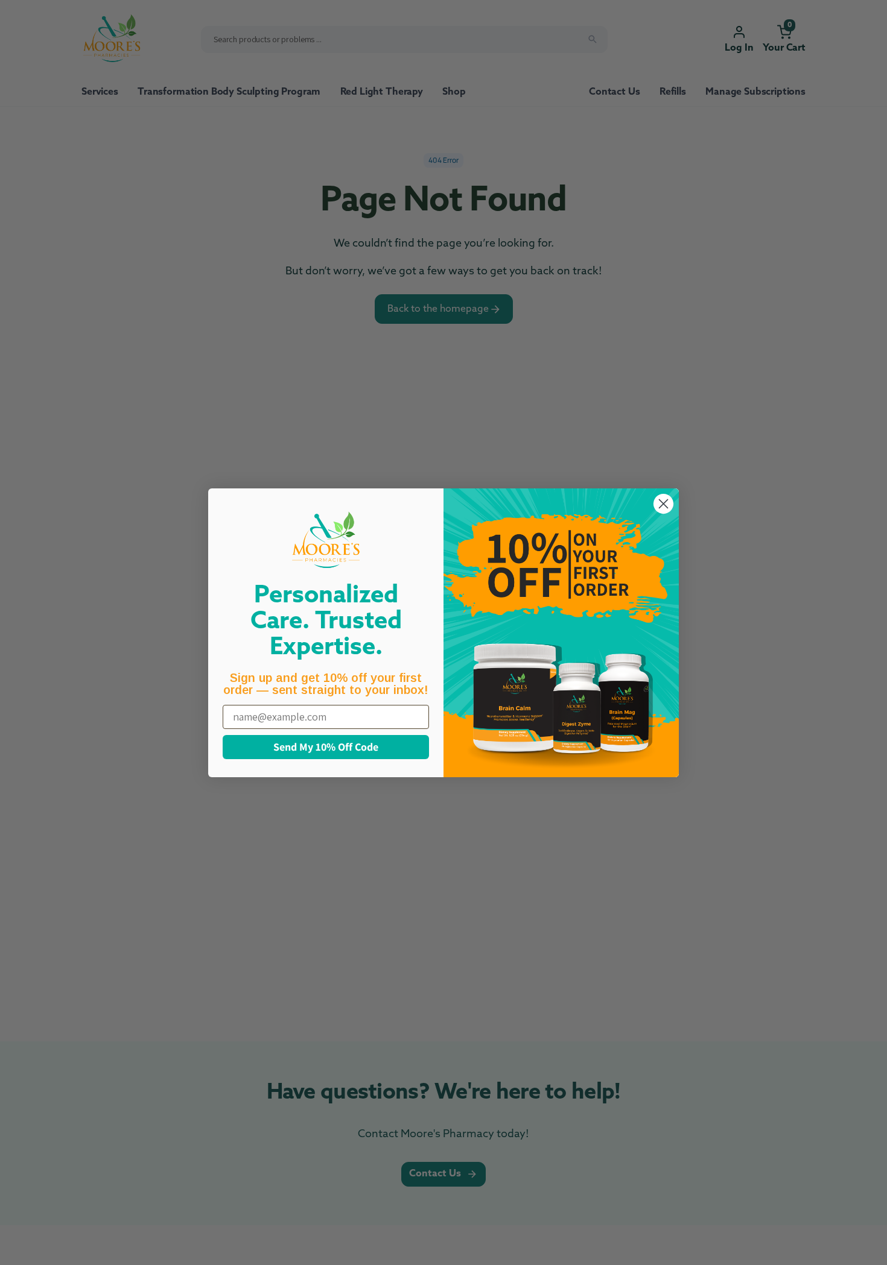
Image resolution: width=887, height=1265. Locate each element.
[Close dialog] (663, 503)
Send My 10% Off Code (325, 747)
